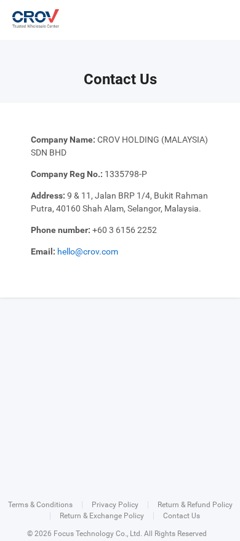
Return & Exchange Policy (102, 515)
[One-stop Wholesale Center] (35, 18)
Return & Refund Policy (195, 504)
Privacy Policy (115, 504)
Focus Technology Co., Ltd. (98, 533)
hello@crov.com (87, 251)
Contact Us (181, 515)
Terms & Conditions (40, 504)
